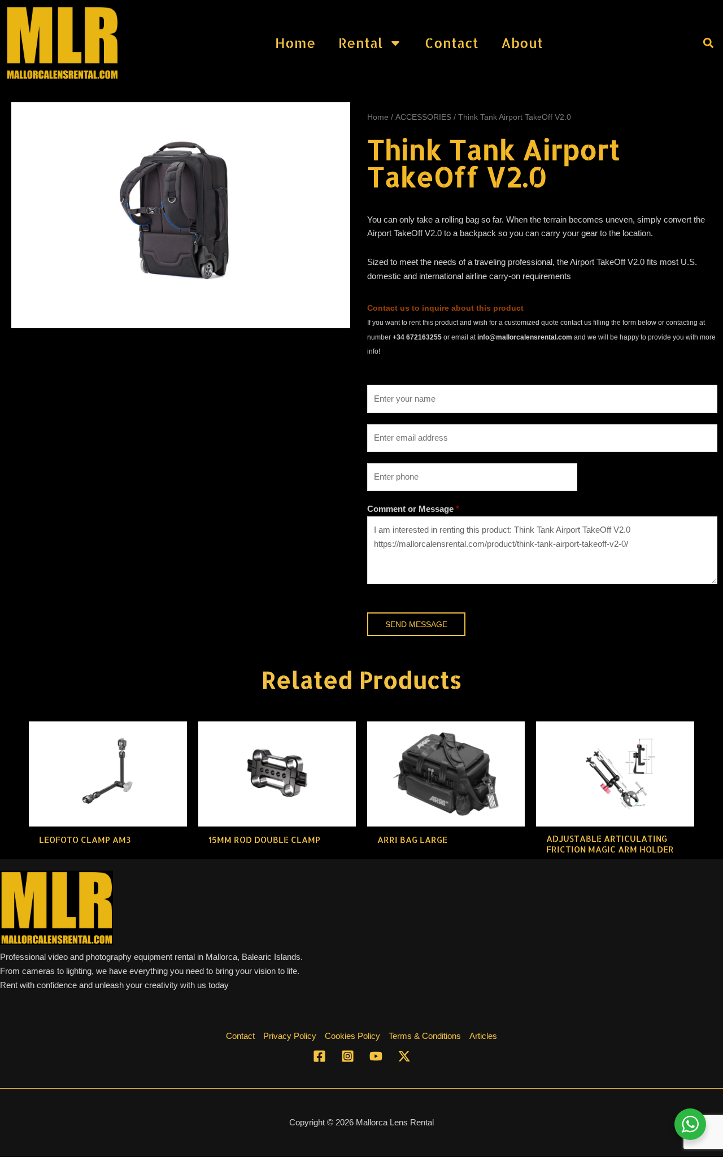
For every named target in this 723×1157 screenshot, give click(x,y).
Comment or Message (413, 509)
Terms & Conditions (425, 1036)
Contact (451, 42)
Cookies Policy (352, 1036)
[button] (708, 42)
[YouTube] (375, 1056)
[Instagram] (347, 1056)
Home (295, 42)
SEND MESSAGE (416, 624)
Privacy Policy (289, 1036)
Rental (360, 42)
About (522, 42)
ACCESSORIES (423, 117)
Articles (483, 1036)
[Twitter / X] (404, 1056)
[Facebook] (319, 1056)
